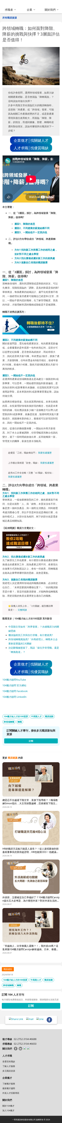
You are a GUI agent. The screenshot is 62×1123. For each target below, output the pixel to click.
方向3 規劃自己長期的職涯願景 (31, 262)
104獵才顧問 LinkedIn (14, 697)
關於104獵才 (8, 1105)
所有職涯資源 (9, 17)
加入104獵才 (8, 1110)
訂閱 (31, 1005)
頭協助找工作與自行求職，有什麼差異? (32, 635)
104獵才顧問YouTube (14, 679)
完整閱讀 (22, 609)
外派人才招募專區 (10, 1093)
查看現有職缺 (8, 1061)
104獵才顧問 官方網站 (14, 685)
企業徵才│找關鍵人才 (31, 140)
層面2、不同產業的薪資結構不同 (32, 228)
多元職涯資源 (8, 1070)
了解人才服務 (8, 1066)
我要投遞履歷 (45, 452)
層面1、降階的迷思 (24, 224)
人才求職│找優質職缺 (31, 147)
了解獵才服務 (8, 1083)
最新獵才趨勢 (8, 1088)
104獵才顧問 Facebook (15, 691)
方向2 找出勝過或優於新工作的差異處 (34, 258)
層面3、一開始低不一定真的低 (30, 232)
